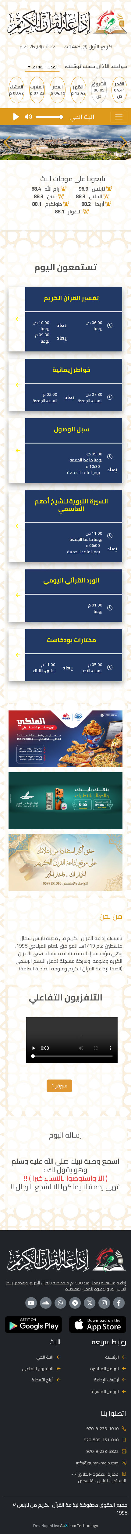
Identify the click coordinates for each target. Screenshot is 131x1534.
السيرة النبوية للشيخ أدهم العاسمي (71, 505)
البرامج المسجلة (104, 1391)
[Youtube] (31, 1303)
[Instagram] (104, 1303)
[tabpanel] (65, 1041)
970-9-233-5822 (102, 1451)
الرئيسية (112, 1357)
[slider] (49, 117)
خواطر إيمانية (71, 369)
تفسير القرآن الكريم (71, 298)
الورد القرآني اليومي (71, 580)
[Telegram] (75, 1303)
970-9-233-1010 (102, 1428)
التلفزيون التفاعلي (37, 1368)
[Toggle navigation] (118, 117)
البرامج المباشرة (104, 1368)
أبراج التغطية (42, 1380)
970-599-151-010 (101, 1440)
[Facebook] (119, 1303)
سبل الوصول (71, 429)
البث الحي (44, 1357)
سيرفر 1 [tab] (59, 1085)
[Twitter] (89, 1303)
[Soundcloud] (45, 1303)
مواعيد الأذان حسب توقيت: (96, 66)
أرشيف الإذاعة (106, 1380)
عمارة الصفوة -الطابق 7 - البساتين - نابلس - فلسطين (98, 1477)
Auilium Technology (79, 1525)
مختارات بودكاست (71, 640)
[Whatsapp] (60, 1303)
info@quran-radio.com (97, 1463)
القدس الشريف (44, 67)
